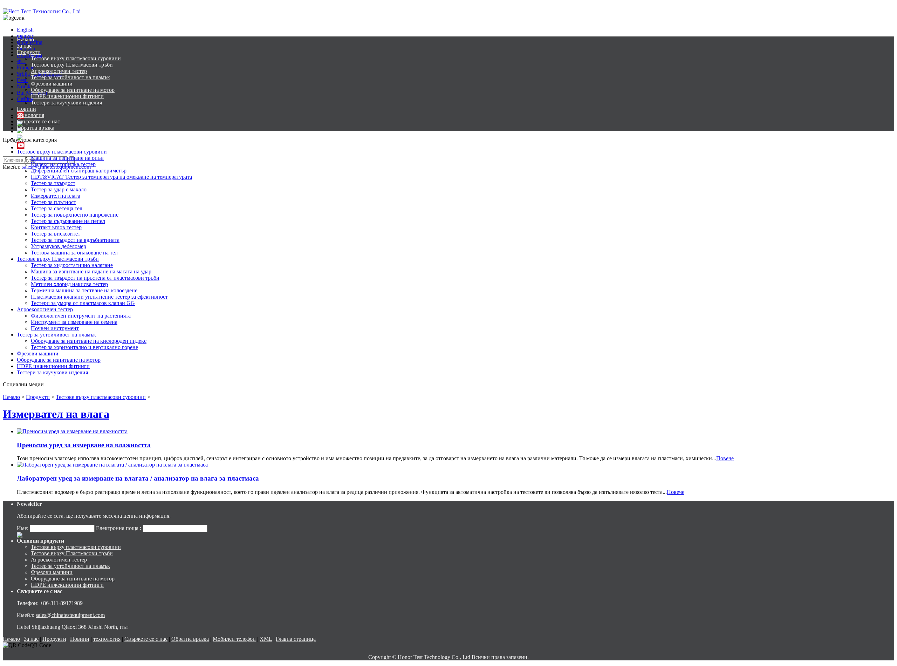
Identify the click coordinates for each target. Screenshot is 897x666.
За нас (24, 46)
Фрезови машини (52, 84)
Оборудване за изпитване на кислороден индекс (88, 341)
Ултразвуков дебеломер (58, 246)
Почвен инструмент (55, 328)
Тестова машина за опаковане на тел (74, 253)
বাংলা (21, 61)
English (25, 30)
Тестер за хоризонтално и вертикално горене (84, 347)
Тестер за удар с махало (59, 189)
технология (30, 115)
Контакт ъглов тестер (56, 227)
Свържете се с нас (38, 121)
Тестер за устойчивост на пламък (70, 77)
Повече (725, 458)
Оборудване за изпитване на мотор (73, 90)
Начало (25, 39)
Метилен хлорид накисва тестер (69, 284)
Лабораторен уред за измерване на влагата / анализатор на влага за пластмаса (138, 478)
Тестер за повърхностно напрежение (74, 215)
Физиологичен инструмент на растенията (81, 316)
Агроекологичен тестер (59, 71)
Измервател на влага (55, 196)
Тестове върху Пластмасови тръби (72, 65)
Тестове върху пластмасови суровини (76, 58)
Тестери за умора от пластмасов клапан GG (83, 303)
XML (266, 639)
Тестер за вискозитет (55, 234)
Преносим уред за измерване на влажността (84, 445)
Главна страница (296, 639)
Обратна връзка (35, 128)
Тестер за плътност (53, 202)
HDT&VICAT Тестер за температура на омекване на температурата (111, 177)
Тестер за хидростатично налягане (72, 265)
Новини (26, 109)
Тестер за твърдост (53, 183)
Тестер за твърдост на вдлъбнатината (75, 240)
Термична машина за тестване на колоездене (84, 290)
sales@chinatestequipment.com (70, 615)
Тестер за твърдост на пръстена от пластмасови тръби (95, 278)
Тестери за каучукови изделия (66, 103)
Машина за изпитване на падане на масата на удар (91, 271)
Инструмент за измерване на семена (74, 322)
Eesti (22, 80)
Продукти (29, 52)
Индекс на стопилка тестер (63, 164)
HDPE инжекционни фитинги (67, 96)
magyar (25, 36)
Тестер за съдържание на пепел (68, 221)
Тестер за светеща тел (56, 208)
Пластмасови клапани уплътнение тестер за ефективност (99, 297)
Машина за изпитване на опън (67, 158)
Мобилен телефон (234, 639)
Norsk (23, 86)
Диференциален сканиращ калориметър (78, 171)
